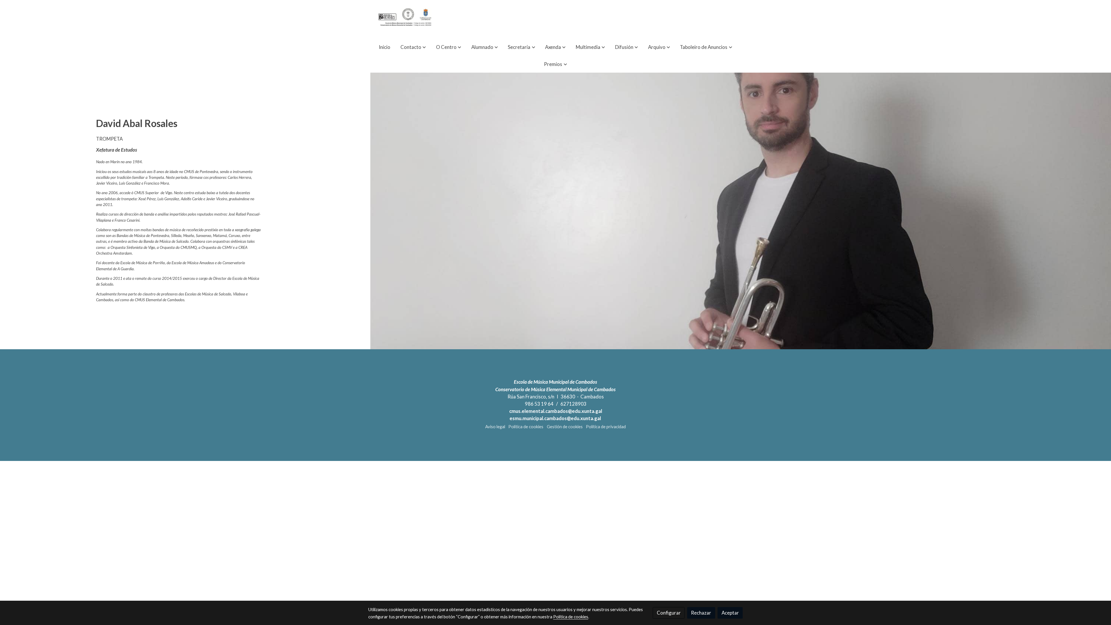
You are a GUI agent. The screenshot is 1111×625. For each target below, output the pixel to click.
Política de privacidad (606, 426)
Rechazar (701, 613)
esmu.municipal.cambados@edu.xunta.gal (555, 418)
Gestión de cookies (565, 426)
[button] (413, 47)
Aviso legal (495, 426)
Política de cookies (525, 426)
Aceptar (730, 613)
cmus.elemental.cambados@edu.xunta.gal (555, 411)
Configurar (669, 613)
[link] (405, 19)
